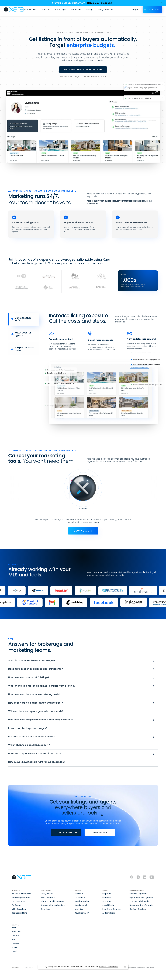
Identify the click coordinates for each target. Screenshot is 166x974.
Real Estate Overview (21, 893)
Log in (135, 9)
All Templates (108, 913)
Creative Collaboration (140, 901)
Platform (46, 9)
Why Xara (16, 931)
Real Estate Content (111, 909)
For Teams (16, 905)
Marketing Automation (22, 897)
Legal (14, 951)
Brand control (81, 905)
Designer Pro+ (47, 893)
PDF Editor (79, 893)
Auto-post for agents (21, 334)
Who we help (30, 9)
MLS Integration (19, 909)
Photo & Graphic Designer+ (53, 901)
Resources (76, 9)
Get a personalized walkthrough (83, 69)
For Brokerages (18, 901)
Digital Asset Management (142, 897)
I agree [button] (125, 967)
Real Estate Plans (19, 913)
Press (14, 939)
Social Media (108, 905)
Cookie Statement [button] (108, 966)
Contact (15, 935)
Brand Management (139, 893)
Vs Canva (29, 967)
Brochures (107, 897)
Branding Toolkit (82, 901)
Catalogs (106, 901)
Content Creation (138, 909)
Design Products (105, 9)
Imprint (15, 947)
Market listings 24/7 (21, 319)
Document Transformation (142, 905)
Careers (15, 943)
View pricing (100, 832)
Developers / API (82, 913)
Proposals (106, 893)
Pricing (89, 9)
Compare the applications (53, 905)
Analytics (79, 909)
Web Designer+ (48, 897)
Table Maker (80, 897)
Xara (13, 9)
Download (45, 909)
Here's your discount (99, 3)
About (14, 927)
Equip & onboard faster (22, 349)
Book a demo (152, 9)
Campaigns (60, 9)
